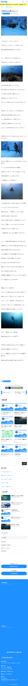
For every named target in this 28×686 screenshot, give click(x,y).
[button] (6, 388)
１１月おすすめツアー (6, 471)
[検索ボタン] (23, 1)
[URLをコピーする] (21, 388)
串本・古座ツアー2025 (6, 479)
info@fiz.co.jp (10, 671)
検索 (24, 463)
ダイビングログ (6, 548)
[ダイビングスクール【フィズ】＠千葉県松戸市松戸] (4, 1)
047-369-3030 (8, 674)
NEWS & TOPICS (6, 13)
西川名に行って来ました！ (7, 475)
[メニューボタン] (26, 1)
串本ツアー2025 (4, 482)
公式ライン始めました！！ (7, 486)
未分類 (4, 551)
